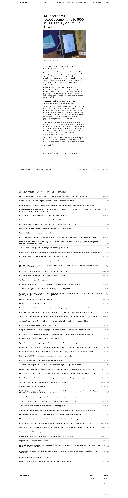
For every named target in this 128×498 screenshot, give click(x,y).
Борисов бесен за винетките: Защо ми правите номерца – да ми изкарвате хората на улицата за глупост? (57, 369)
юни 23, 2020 (107, 210)
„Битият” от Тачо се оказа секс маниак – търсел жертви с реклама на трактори (47, 261)
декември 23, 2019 (105, 423)
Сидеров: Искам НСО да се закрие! (31, 432)
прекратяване (53, 156)
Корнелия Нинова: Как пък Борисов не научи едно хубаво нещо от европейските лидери (50, 284)
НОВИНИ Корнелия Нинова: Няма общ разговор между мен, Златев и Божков (45, 228)
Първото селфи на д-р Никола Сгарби (32, 303)
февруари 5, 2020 (105, 377)
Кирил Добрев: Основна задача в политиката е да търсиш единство (43, 215)
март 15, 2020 (106, 312)
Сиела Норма (61, 156)
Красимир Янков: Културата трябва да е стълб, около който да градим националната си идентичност (56, 351)
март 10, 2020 (106, 329)
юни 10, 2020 (106, 237)
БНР (51, 145)
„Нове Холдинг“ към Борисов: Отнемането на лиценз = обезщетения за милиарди (48, 401)
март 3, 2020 (106, 364)
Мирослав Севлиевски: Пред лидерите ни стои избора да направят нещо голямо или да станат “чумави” (56, 312)
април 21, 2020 (106, 256)
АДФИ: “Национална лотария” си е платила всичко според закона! (42, 406)
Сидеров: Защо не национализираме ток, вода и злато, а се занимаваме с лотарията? (50, 397)
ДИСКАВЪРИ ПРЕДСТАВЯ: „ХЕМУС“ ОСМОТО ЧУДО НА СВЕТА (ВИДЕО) (43, 192)
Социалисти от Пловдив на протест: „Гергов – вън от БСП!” (40, 220)
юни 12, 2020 (106, 220)
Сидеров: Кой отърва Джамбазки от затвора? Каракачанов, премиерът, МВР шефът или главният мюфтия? (58, 427)
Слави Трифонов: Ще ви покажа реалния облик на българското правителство (46, 201)
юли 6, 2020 (106, 200)
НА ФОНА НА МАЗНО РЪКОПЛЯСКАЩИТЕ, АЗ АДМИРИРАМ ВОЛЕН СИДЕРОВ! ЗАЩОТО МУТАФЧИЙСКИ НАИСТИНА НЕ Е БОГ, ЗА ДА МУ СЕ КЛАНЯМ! (59, 266)
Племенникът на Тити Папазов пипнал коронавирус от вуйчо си (42, 275)
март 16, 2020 (105, 303)
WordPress (106, 494)
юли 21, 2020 (106, 196)
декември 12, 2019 (105, 440)
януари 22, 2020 (105, 405)
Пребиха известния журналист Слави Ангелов (36, 299)
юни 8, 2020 (106, 247)
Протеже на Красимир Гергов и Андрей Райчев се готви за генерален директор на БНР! (50, 414)
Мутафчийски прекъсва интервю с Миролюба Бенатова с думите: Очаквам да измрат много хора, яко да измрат (59, 252)
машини (56, 153)
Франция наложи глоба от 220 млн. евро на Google (92, 169)
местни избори (62, 153)
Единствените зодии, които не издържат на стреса (36, 169)
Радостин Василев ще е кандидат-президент (35, 457)
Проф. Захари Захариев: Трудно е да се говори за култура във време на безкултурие (49, 343)
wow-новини (55, 60)
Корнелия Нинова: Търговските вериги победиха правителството (43, 271)
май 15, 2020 (106, 252)
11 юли (44, 153)
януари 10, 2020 (105, 418)
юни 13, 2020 (106, 215)
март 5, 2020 (106, 347)
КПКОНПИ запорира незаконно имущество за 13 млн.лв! (38, 325)
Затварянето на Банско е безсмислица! (33, 280)
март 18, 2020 (106, 284)
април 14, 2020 (107, 266)
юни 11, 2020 (106, 224)
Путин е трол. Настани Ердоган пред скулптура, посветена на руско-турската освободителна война (56, 334)
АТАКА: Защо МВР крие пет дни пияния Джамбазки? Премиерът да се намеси (46, 436)
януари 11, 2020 (105, 414)
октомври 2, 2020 (105, 192)
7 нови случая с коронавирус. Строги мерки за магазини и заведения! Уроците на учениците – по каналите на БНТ (59, 316)
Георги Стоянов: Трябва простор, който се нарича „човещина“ (41, 338)
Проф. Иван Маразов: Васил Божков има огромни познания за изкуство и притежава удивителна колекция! (57, 373)
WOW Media (23, 2)
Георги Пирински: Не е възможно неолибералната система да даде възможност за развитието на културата (58, 347)
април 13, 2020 (105, 271)
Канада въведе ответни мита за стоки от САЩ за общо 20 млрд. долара (45, 461)
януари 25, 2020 (105, 397)
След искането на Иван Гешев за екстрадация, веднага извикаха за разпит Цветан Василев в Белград (55, 330)
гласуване (50, 153)
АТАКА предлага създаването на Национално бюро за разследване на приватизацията (50, 365)
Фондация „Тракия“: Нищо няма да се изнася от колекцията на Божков (43, 382)
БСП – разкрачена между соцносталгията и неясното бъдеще (41, 360)
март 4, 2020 (106, 360)
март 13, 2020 (106, 316)
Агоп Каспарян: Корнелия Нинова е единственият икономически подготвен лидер (48, 224)
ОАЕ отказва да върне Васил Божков (32, 386)
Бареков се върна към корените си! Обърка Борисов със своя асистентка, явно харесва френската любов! (57, 205)
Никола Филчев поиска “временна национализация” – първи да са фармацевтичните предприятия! (54, 308)
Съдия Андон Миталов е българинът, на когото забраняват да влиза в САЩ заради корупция (52, 378)
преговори (45, 156)
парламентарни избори (73, 153)
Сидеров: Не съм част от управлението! (33, 441)
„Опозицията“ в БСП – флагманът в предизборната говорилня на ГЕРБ (44, 248)
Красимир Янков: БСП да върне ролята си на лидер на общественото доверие (46, 356)
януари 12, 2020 (105, 410)
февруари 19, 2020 (105, 369)
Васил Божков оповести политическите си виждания (38, 233)
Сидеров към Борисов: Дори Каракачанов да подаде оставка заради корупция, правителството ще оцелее (57, 410)
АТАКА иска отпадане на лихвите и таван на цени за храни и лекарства (44, 289)
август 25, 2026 (105, 457)
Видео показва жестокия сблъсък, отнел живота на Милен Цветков (43, 256)
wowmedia (49, 60)
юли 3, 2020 (106, 205)
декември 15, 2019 (105, 427)
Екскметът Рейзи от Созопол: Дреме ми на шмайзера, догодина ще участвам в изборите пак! (53, 196)
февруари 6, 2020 (105, 373)
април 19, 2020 (105, 260)
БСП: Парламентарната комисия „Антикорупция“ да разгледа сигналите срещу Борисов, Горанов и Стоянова (58, 237)
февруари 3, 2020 (105, 382)
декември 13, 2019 (105, 436)
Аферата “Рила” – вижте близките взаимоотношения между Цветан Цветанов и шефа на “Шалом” (54, 321)
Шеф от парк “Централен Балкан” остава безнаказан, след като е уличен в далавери (49, 419)
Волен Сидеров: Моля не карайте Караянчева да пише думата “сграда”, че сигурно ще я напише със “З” (55, 423)
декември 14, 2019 (105, 432)
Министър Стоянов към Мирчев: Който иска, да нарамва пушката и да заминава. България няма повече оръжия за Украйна (58, 452)
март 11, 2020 (106, 321)
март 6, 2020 (106, 334)
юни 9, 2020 (107, 242)
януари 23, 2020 (105, 401)
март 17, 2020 (106, 299)
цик (66, 156)
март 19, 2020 (105, 275)
